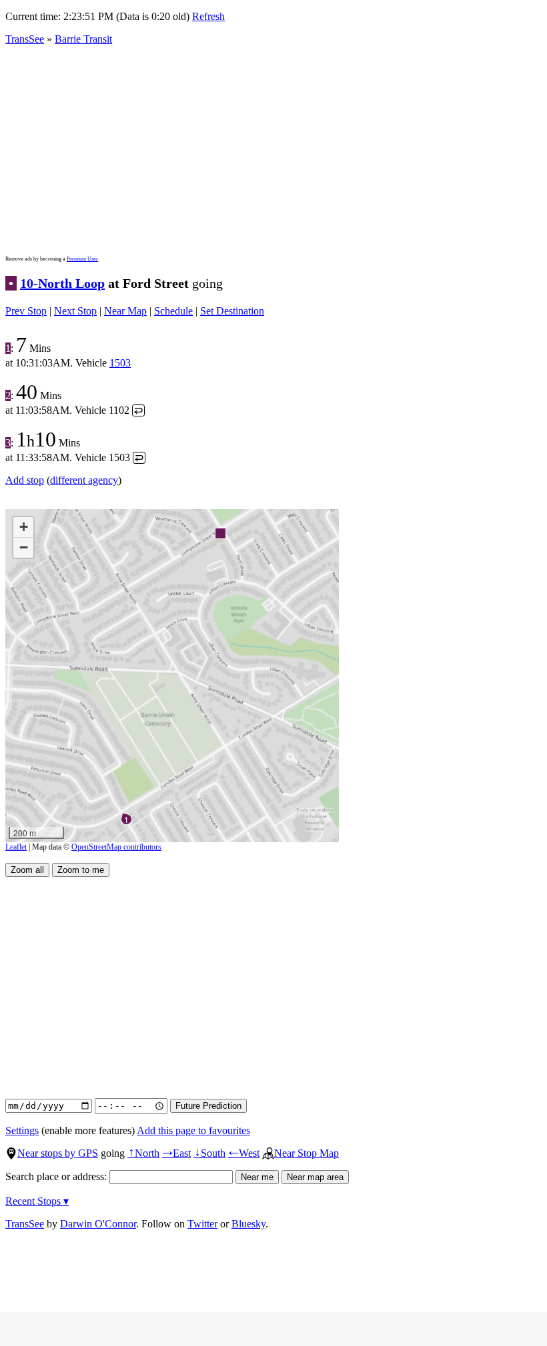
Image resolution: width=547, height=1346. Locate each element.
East (176, 1153)
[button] (220, 533)
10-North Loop (62, 283)
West (243, 1153)
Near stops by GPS (57, 1153)
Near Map (125, 311)
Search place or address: (57, 1176)
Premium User (82, 259)
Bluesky (248, 1223)
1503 (120, 362)
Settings (22, 1130)
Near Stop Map (306, 1153)
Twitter (202, 1223)
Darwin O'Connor (98, 1223)
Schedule (173, 311)
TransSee (24, 39)
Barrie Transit (83, 39)
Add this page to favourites (193, 1130)
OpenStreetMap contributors (116, 847)
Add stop (24, 480)
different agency (84, 480)
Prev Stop (26, 311)
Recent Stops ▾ (37, 1201)
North (143, 1153)
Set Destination (232, 311)
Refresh (208, 16)
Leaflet (16, 847)
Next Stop (75, 311)
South (209, 1153)
